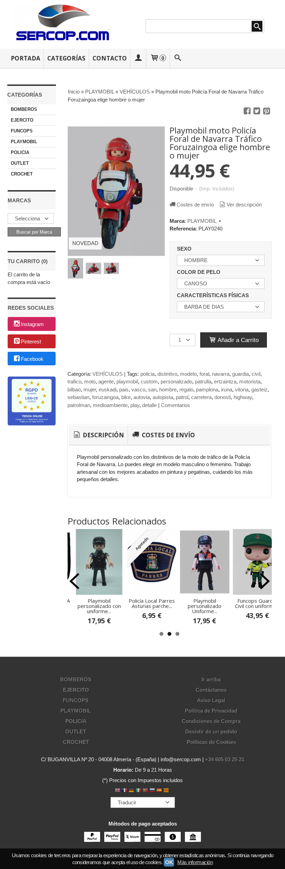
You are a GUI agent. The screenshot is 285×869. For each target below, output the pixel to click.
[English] (117, 791)
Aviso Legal (211, 700)
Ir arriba (211, 679)
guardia (240, 374)
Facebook (32, 359)
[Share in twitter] (257, 111)
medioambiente (110, 405)
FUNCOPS (22, 130)
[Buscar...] (177, 58)
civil (256, 374)
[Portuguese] (145, 791)
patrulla (203, 381)
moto (90, 381)
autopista (163, 397)
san (152, 389)
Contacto (109, 58)
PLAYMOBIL (24, 141)
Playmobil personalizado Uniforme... (204, 606)
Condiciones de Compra (211, 721)
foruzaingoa (105, 397)
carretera (201, 397)
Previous (74, 581)
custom (149, 381)
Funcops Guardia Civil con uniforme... (257, 603)
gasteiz (259, 389)
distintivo (167, 374)
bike (126, 397)
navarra (220, 374)
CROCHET (22, 174)
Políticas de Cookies (211, 742)
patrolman (78, 405)
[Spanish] (159, 791)
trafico (74, 381)
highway (243, 397)
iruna (226, 389)
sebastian (78, 397)
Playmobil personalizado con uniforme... (99, 606)
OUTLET (20, 163)
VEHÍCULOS (107, 374)
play (134, 405)
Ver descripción (244, 205)
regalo (186, 389)
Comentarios (175, 405)
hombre (168, 389)
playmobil (127, 381)
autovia (141, 397)
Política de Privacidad (211, 711)
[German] (131, 791)
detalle (149, 405)
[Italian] (138, 791)
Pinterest (31, 341)
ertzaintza (225, 381)
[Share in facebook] (247, 111)
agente (106, 381)
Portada (25, 58)
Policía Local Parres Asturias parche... (152, 603)
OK (169, 862)
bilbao (74, 389)
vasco (138, 389)
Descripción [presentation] (102, 435)
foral (204, 374)
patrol (182, 397)
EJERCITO (22, 120)
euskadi (107, 389)
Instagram (32, 324)
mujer (89, 389)
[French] (124, 791)
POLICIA (20, 152)
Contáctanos (211, 690)
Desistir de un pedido (211, 731)
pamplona (207, 389)
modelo (188, 374)
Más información (195, 862)
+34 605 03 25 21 (224, 759)
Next (265, 581)
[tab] (98, 435)
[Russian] (152, 791)
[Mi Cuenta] (138, 58)
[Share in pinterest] (266, 111)
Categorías (66, 58)
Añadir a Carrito (237, 339)
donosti (222, 397)
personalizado (176, 381)
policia (147, 374)
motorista (249, 381)
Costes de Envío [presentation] (167, 435)
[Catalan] (166, 791)
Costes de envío (195, 205)
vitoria (242, 389)
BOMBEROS (24, 109)
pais (124, 389)
